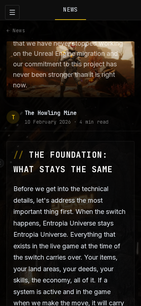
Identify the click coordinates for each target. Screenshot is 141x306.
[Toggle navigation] (12, 12)
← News (16, 30)
